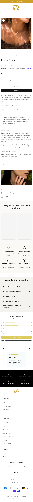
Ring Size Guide (7, 433)
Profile (4, 456)
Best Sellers (6, 409)
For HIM (5, 413)
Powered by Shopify (18, 494)
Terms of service (17, 496)
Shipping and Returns (8, 436)
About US (5, 422)
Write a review (16, 337)
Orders (4, 453)
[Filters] (2, 341)
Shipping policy (25, 496)
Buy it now (16, 90)
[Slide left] (13, 55)
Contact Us (6, 429)
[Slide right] (20, 55)
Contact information (17, 498)
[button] (3, 7)
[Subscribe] (24, 466)
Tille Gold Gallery (10, 494)
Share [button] (4, 164)
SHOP (4, 402)
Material (5, 440)
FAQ (4, 426)
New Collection (7, 406)
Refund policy (26, 494)
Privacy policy (9, 496)
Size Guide (3, 73)
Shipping (2, 65)
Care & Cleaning (7, 443)
